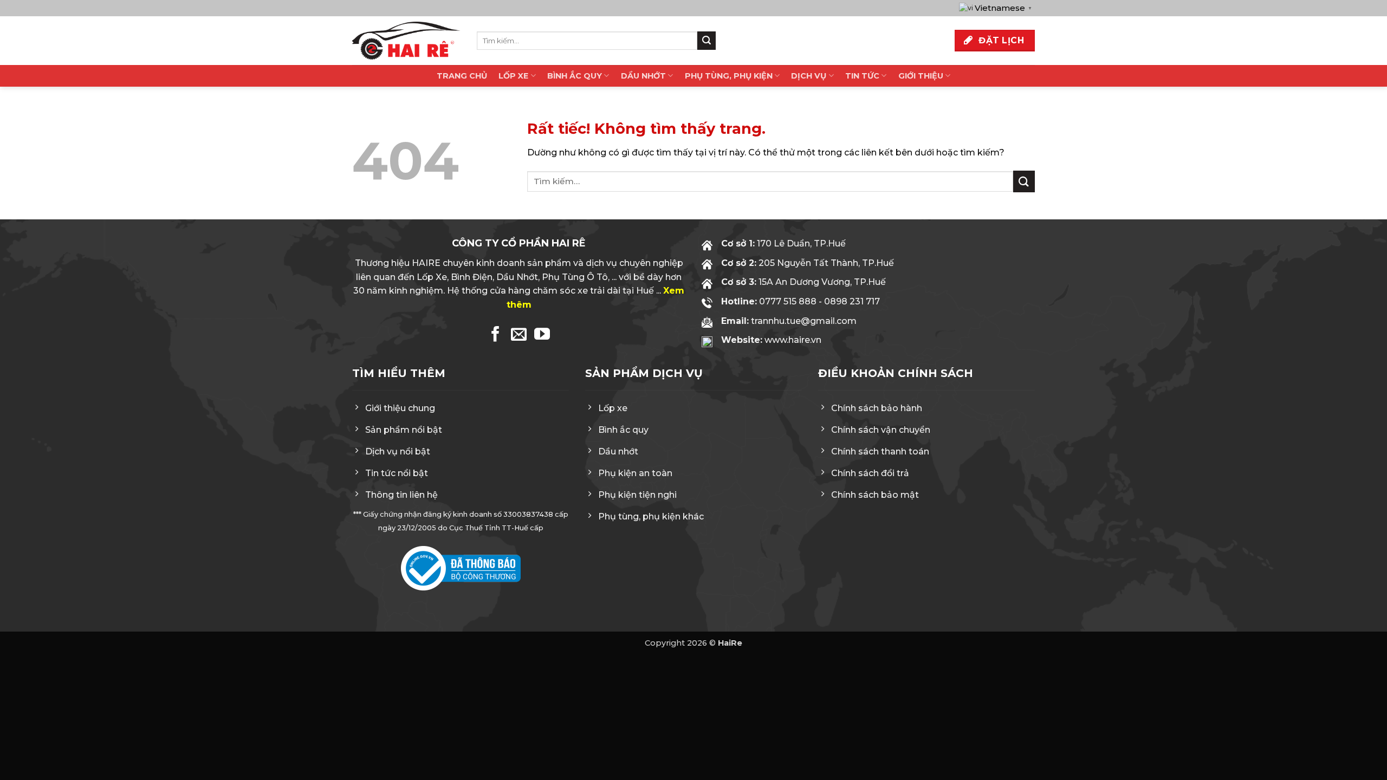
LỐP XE (513, 76)
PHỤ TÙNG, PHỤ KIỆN (729, 76)
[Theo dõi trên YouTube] (542, 335)
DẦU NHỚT (643, 76)
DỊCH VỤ (808, 76)
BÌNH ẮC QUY (574, 76)
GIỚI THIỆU (920, 76)
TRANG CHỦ (462, 76)
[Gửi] (706, 40)
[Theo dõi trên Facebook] (495, 335)
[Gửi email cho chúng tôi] (519, 335)
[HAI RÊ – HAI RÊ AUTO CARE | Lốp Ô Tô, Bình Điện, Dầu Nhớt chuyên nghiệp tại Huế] (406, 40)
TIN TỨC (862, 76)
